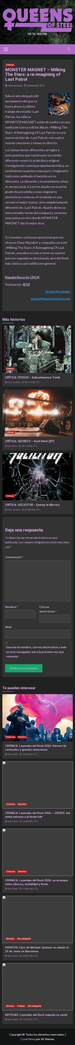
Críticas (10, 65)
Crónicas (10, 737)
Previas (21, 1006)
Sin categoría (23, 939)
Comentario (14, 557)
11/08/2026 (27, 889)
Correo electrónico (48, 609)
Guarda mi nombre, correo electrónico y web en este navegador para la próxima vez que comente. (36, 651)
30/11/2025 (30, 382)
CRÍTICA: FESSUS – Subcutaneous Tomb (32, 377)
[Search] (68, 49)
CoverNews (27, 1039)
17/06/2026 (27, 1019)
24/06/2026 (27, 956)
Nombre (11, 606)
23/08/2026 (27, 754)
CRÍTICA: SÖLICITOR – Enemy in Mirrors (32, 505)
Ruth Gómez (13, 754)
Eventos (22, 737)
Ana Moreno (12, 446)
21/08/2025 (30, 510)
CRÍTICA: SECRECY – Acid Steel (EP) (29, 441)
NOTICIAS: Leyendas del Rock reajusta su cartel (36, 1015)
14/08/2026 (27, 821)
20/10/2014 (33, 85)
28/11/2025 (27, 446)
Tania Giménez (15, 85)
